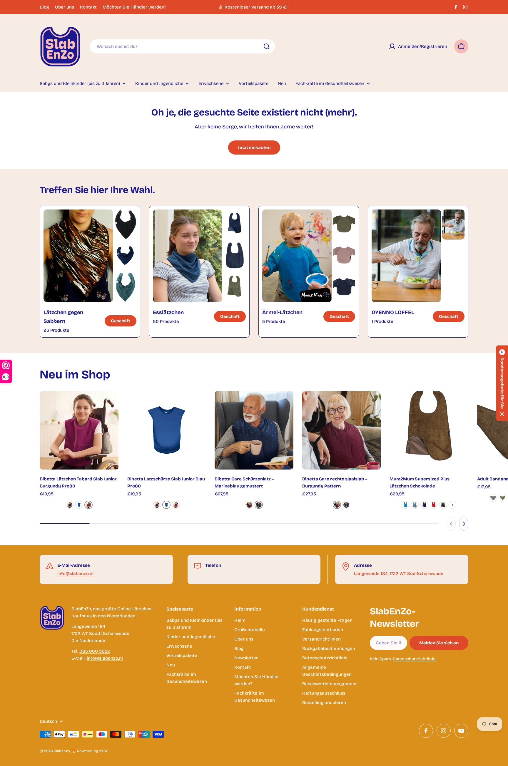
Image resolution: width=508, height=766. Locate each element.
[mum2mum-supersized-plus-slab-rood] (434, 504)
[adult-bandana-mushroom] (493, 497)
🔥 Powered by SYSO (89, 751)
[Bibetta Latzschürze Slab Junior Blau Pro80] (166, 430)
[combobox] (182, 46)
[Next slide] (463, 524)
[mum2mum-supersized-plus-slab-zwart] (443, 504)
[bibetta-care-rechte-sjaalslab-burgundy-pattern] (249, 504)
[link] (125, 224)
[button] (502, 383)
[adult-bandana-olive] (502, 497)
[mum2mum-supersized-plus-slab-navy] (424, 504)
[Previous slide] (451, 524)
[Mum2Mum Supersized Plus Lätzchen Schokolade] (429, 430)
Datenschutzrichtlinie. (414, 658)
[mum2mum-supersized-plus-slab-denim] (415, 504)
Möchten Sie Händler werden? (134, 7)
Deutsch (48, 721)
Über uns (64, 7)
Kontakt (88, 7)
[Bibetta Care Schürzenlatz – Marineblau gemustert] (254, 430)
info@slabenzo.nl (75, 573)
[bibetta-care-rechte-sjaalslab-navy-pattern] (259, 504)
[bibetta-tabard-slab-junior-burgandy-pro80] (88, 504)
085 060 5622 (94, 651)
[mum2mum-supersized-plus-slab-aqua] (405, 504)
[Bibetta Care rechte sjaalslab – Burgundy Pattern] (341, 430)
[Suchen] (266, 46)
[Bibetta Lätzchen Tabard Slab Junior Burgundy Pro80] (79, 430)
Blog (44, 7)
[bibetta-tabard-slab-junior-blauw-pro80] (79, 504)
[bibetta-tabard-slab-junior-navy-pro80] (70, 504)
